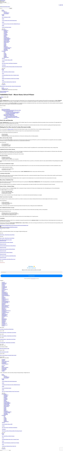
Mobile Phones (6, 57)
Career (3, 285)
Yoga (3, 325)
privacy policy (33, 278)
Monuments (6, 46)
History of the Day (7, 41)
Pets (3, 317)
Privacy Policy (4, 368)
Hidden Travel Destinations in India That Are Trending (10, 78)
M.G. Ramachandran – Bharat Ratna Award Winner (8, 335)
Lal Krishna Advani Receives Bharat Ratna (6, 329)
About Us (5, 11)
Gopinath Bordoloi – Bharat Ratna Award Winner (7, 339)
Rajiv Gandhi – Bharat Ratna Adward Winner (7, 238)
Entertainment (6, 30)
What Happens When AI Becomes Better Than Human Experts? (12, 66)
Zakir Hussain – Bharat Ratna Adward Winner (7, 234)
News (3, 316)
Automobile (6, 32)
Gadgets (5, 54)
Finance (3, 298)
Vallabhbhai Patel (25, 225)
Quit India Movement (19, 225)
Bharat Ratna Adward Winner (11, 225)
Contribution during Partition (10, 113)
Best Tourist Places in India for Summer (8, 71)
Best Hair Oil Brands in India (4, 348)
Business (5, 33)
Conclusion (5, 118)
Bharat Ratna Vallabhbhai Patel (9, 114)
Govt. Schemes (5, 302)
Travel (3, 69)
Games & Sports (6, 40)
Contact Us (3, 84)
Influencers (4, 308)
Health (3, 14)
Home (3, 10)
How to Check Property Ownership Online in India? (8, 355)
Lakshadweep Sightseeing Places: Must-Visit (9, 81)
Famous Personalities (7, 38)
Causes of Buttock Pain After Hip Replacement (9, 20)
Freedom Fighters (6, 39)
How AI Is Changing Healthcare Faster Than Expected (10, 391)
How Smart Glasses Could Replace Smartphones (9, 63)
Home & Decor (6, 42)
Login (60, 4)
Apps (3, 282)
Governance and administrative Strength (12, 112)
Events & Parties (6, 37)
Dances (3, 290)
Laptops (5, 55)
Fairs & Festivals (5, 294)
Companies (5, 34)
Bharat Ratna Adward (3, 225)
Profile (62, 4)
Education (5, 31)
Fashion (5, 44)
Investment (5, 35)
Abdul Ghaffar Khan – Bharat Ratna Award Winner (8, 332)
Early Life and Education (6, 109)
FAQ (3, 296)
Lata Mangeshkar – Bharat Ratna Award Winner (7, 342)
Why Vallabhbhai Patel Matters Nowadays (12, 117)
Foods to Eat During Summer (6, 27)
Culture (5, 43)
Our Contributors (6, 12)
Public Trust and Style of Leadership (11, 116)
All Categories (4, 29)
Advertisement (6, 13)
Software (5, 56)
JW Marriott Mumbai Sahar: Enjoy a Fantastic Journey (10, 75)
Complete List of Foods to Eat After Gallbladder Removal (11, 23)
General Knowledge (6, 301)
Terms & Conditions (5, 367)
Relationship (6, 50)
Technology (4, 51)
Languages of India (7, 48)
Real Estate (5, 49)
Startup (3, 322)
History (5, 45)
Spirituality (4, 321)
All (4, 416)
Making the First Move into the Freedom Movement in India (11, 110)
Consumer (4, 287)
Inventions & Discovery (7, 47)
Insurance (4, 309)
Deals (3, 291)
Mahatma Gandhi (10, 129)
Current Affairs (5, 289)
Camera (5, 53)
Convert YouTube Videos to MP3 (7, 424)
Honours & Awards (3, 92)
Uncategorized (4, 324)
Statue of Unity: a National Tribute (9, 115)
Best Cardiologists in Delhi (6, 17)
